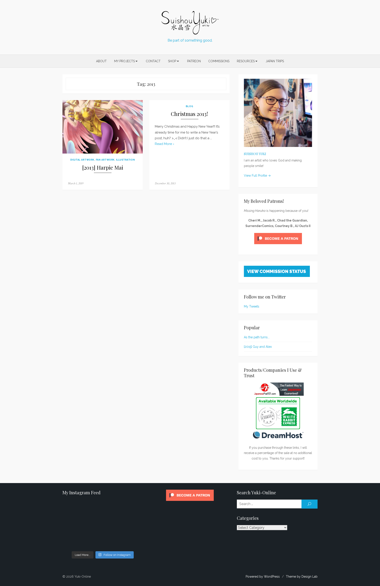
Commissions (218, 61)
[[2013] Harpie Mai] (102, 127)
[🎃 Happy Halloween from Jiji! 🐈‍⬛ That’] (102, 524)
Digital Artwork (82, 159)
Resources (246, 61)
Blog (189, 106)
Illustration (125, 159)
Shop (172, 61)
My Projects (124, 61)
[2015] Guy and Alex (258, 346)
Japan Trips (275, 61)
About (101, 61)
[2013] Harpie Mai (102, 167)
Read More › (164, 144)
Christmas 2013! (189, 113)
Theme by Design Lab (302, 576)
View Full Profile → (257, 175)
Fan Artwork (105, 159)
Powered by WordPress (263, 576)
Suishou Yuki (255, 154)
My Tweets (251, 306)
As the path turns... (257, 337)
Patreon (194, 61)
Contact (153, 61)
